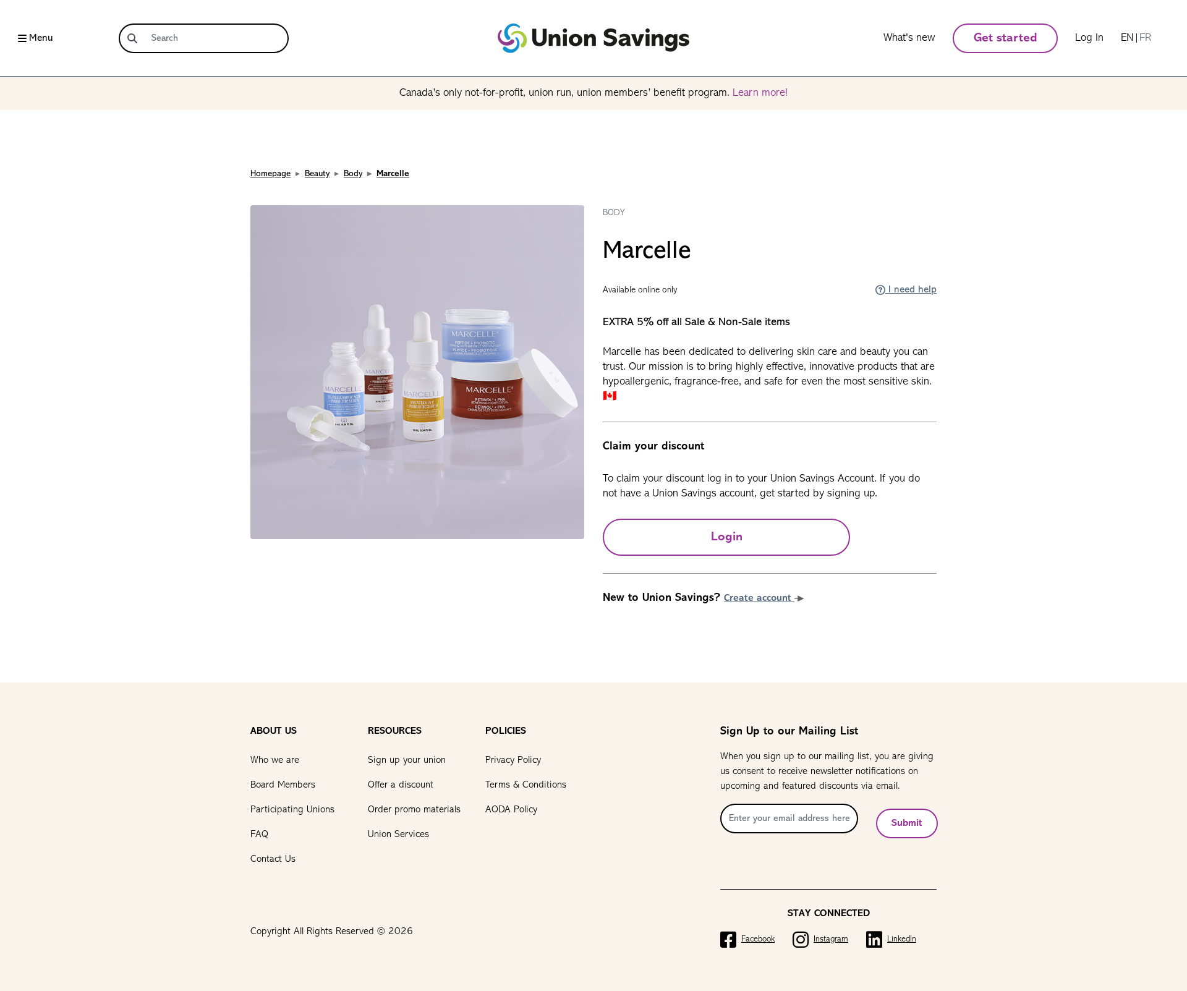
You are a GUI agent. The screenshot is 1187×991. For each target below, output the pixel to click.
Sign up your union (407, 760)
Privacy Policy (513, 760)
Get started (1005, 38)
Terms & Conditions (525, 785)
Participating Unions (292, 810)
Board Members (282, 785)
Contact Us (273, 859)
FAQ (259, 835)
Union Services (398, 835)
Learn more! (760, 93)
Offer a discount (400, 785)
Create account (759, 598)
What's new (909, 38)
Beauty (317, 174)
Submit (906, 823)
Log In (1089, 38)
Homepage (270, 174)
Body (353, 174)
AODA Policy (511, 810)
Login (726, 537)
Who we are (274, 760)
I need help (911, 290)
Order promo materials (414, 810)
